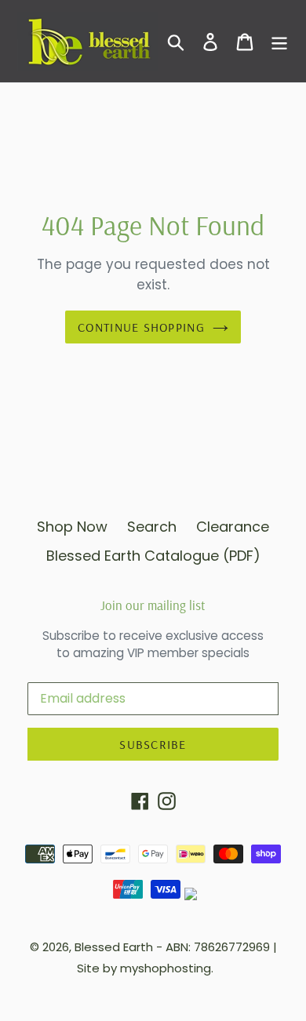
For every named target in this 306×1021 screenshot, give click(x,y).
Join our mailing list (153, 605)
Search (152, 526)
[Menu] (279, 41)
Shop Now (72, 526)
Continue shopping (141, 327)
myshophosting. (166, 968)
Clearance (232, 526)
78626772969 (232, 947)
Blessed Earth (114, 947)
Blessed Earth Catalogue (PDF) (153, 555)
